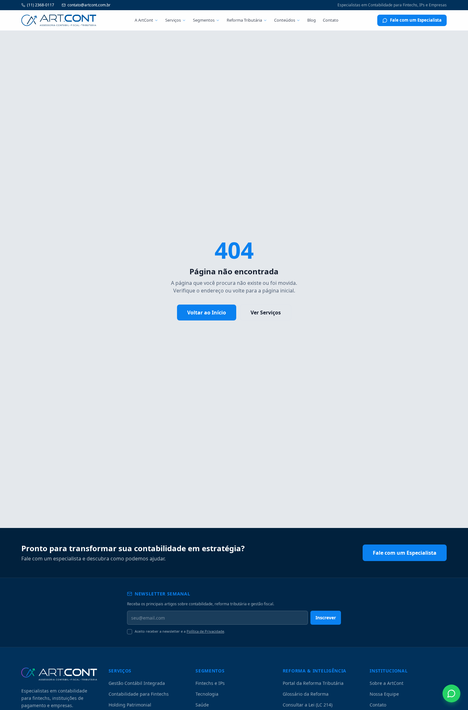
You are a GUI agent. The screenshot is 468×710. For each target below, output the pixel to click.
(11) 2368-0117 (40, 5)
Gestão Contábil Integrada (137, 683)
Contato (330, 20)
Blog (311, 20)
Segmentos (204, 20)
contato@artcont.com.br (88, 5)
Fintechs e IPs (210, 683)
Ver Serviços (266, 312)
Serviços (173, 20)
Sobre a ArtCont (386, 683)
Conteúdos (284, 20)
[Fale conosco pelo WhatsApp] (451, 693)
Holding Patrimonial (130, 705)
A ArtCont (144, 20)
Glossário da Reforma (306, 694)
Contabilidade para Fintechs (139, 694)
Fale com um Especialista (416, 20)
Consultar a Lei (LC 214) (307, 705)
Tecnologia (206, 694)
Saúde (202, 705)
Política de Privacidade (205, 631)
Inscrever (326, 618)
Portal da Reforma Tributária (313, 683)
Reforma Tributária (244, 20)
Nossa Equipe (384, 694)
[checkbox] (129, 631)
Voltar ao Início (206, 312)
